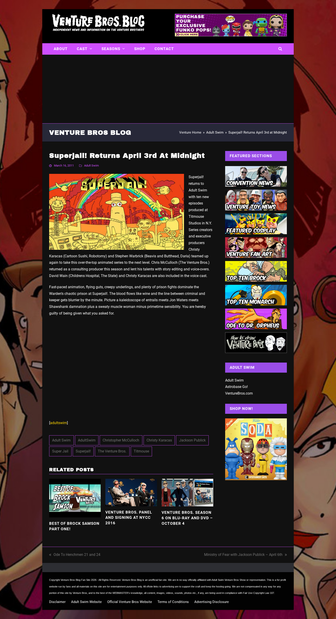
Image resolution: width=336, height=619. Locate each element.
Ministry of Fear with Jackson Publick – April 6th (243, 555)
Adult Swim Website (86, 602)
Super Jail (60, 451)
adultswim (58, 423)
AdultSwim (87, 440)
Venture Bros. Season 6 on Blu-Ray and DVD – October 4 (187, 517)
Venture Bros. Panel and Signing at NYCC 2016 (128, 517)
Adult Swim (91, 165)
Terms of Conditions (173, 602)
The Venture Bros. (112, 451)
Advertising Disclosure (211, 602)
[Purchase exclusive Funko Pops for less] (231, 35)
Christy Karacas (159, 440)
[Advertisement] (168, 89)
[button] (280, 49)
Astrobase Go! (236, 387)
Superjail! (83, 451)
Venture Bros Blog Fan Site (75, 580)
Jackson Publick (192, 440)
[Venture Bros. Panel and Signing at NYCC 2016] (131, 492)
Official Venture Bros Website (129, 602)
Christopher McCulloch (121, 440)
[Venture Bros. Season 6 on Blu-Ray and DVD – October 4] (187, 492)
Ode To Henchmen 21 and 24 (74, 555)
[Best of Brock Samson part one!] (75, 498)
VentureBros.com (239, 393)
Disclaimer (57, 602)
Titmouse (141, 451)
